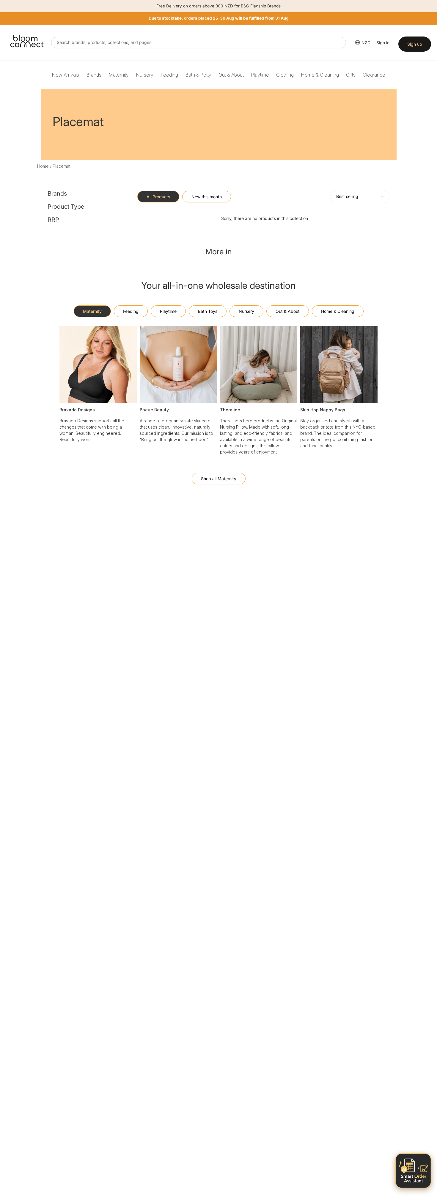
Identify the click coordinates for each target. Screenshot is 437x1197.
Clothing (285, 75)
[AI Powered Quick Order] (413, 1170)
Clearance (374, 75)
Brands (93, 75)
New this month (206, 196)
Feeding (169, 75)
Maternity (119, 75)
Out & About (231, 75)
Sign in (382, 42)
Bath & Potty (198, 75)
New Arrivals (65, 75)
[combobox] (198, 42)
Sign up (414, 44)
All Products (158, 196)
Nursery (144, 75)
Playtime (260, 75)
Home (43, 166)
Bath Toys (207, 311)
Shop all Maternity (218, 478)
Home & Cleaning (320, 75)
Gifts (351, 75)
